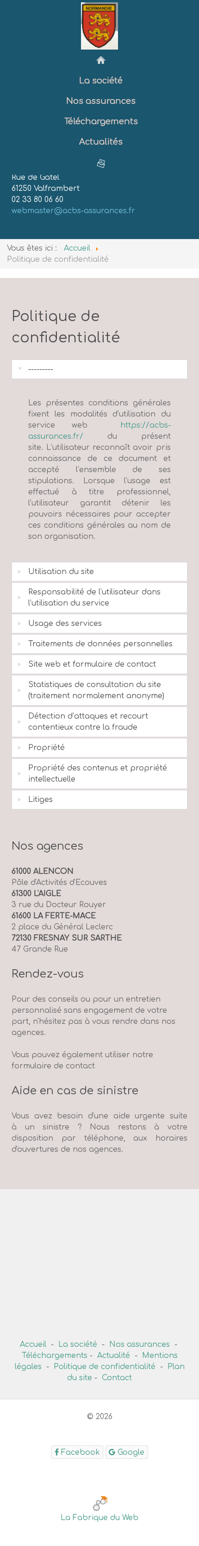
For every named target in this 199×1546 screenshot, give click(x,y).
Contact (117, 1378)
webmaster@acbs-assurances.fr (73, 211)
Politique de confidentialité (104, 1367)
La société (77, 1344)
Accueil (33, 1344)
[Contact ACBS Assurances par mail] (101, 163)
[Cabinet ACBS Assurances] (101, 60)
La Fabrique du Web (99, 1518)
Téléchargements (54, 1355)
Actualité (113, 1355)
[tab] (99, 369)
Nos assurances (139, 1344)
